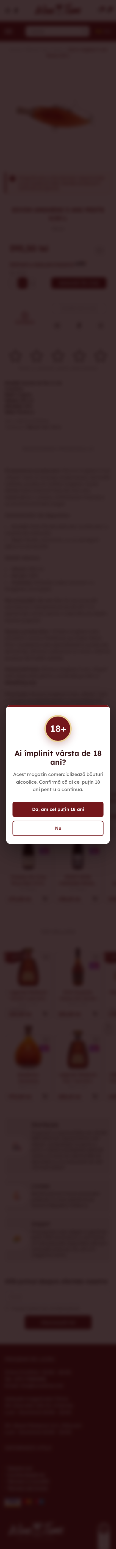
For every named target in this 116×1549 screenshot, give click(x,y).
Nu (58, 828)
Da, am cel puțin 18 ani (58, 809)
